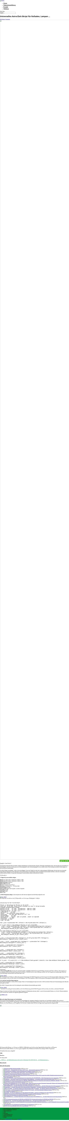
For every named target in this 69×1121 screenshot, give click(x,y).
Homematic (7, 19)
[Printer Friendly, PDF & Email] (64, 861)
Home (5, 3)
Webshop (6, 9)
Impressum (5, 1113)
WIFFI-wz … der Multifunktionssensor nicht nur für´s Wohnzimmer (14, 1060)
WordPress (19, 1119)
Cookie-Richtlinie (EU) (8, 1114)
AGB (4, 1112)
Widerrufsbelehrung (7, 1110)
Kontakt (5, 7)
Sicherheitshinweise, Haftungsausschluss (11, 1108)
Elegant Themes (8, 1119)
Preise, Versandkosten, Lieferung (10, 1109)
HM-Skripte (2, 19)
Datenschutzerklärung (9, 5)
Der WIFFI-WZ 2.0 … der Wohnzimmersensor (39, 1060)
